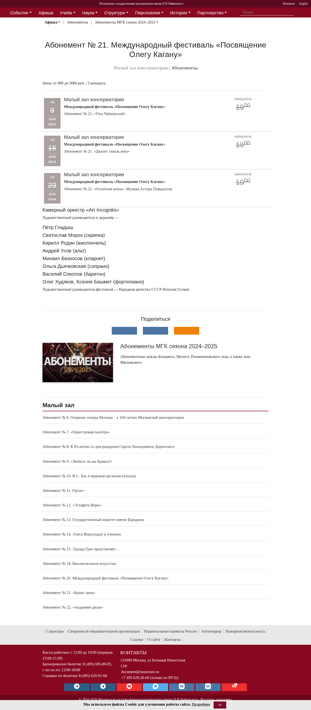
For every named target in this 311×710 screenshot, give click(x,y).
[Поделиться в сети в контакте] (124, 331)
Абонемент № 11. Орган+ (64, 490)
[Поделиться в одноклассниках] (186, 331)
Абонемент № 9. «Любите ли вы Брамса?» (77, 461)
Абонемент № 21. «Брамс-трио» (69, 593)
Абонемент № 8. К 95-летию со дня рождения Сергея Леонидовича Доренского (108, 447)
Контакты (172, 639)
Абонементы (77, 22)
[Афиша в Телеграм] (234, 687)
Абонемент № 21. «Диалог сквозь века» (97, 151)
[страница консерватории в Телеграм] (76, 687)
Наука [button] (88, 12)
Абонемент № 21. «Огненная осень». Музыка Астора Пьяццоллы (118, 189)
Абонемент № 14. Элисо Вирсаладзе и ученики (82, 534)
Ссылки (136, 639)
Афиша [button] (45, 12)
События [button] (19, 12)
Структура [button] (114, 12)
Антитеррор (211, 631)
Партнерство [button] (210, 12)
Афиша (50, 22)
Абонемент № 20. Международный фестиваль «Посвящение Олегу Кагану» (106, 578)
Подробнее (201, 704)
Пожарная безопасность (245, 631)
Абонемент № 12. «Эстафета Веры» (72, 505)
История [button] (178, 12)
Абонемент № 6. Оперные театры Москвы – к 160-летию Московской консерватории (113, 417)
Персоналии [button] (147, 12)
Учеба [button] (66, 12)
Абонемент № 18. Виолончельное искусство (79, 563)
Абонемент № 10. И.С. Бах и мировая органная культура (89, 476)
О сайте (153, 639)
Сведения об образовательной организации (104, 631)
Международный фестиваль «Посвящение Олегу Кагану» (114, 107)
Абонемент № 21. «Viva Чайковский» (95, 114)
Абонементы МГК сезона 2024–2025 (125, 22)
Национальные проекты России (170, 631)
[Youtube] (129, 687)
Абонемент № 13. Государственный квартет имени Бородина (93, 520)
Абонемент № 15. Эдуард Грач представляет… (81, 549)
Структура (55, 631)
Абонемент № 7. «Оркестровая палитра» (76, 432)
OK (220, 704)
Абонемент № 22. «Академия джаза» (73, 607)
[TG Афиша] (103, 687)
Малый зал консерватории (94, 99)
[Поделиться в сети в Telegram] (155, 331)
